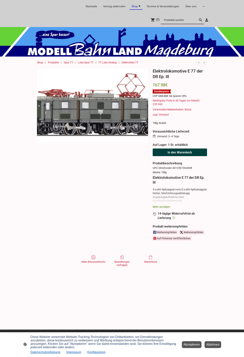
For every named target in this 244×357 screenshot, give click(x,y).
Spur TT (68, 62)
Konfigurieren (96, 352)
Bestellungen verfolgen (122, 263)
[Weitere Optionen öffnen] (203, 6)
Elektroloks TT (130, 62)
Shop (40, 62)
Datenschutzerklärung (45, 352)
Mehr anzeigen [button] (161, 206)
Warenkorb (150, 261)
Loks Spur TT (85, 62)
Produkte (53, 62)
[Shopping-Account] (206, 20)
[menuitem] (198, 62)
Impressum (73, 352)
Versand (164, 114)
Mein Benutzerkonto (93, 261)
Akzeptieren (192, 344)
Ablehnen (212, 344)
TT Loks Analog (107, 62)
